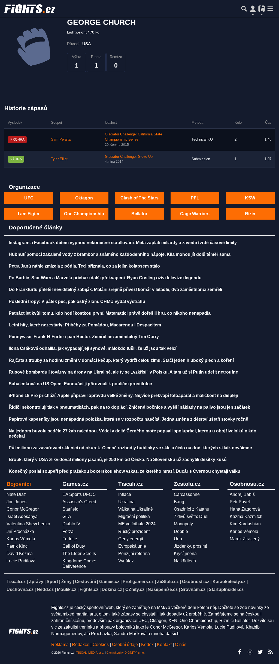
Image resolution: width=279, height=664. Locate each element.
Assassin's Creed (79, 501)
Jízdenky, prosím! (190, 546)
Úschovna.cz (20, 589)
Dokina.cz (112, 589)
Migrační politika (134, 516)
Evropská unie (132, 546)
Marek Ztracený (245, 538)
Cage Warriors (195, 213)
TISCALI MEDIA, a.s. (90, 652)
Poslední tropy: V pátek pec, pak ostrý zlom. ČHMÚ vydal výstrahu (77, 301)
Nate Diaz (16, 494)
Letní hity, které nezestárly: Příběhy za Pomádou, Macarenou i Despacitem (85, 325)
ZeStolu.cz (168, 581)
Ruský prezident (134, 531)
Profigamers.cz (138, 581)
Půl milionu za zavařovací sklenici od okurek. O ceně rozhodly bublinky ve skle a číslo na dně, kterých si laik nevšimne (130, 447)
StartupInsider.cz (226, 589)
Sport (52, 581)
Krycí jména (185, 553)
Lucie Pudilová (21, 561)
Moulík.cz (66, 589)
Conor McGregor (23, 509)
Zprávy (36, 581)
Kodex (148, 644)
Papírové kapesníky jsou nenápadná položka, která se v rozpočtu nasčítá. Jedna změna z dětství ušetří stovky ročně (128, 419)
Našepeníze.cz (163, 589)
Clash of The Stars (139, 198)
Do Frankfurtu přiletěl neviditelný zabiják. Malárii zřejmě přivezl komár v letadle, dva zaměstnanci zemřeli (115, 289)
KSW (250, 198)
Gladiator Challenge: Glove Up (129, 157)
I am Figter (29, 213)
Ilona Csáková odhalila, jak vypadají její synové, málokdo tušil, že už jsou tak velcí (92, 348)
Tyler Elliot (59, 159)
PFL (195, 198)
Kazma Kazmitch (246, 516)
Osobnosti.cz (195, 581)
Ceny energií (130, 538)
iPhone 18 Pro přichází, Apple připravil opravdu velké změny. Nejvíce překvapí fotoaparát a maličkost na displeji (123, 395)
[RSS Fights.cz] (270, 652)
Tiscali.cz (16, 581)
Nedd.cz (45, 589)
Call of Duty (73, 546)
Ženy (66, 581)
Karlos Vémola (21, 538)
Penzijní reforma (134, 553)
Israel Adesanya (22, 516)
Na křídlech (185, 561)
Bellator (139, 213)
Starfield (70, 509)
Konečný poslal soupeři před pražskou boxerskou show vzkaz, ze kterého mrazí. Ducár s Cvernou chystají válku (124, 471)
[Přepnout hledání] (244, 8)
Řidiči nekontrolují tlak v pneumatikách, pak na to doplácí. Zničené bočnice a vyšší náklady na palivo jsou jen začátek (129, 407)
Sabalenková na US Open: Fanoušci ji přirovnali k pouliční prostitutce (80, 383)
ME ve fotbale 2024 (137, 524)
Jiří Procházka (20, 531)
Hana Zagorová (245, 509)
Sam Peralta (61, 139)
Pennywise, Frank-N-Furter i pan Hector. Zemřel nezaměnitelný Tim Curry (84, 336)
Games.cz (109, 581)
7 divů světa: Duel (191, 516)
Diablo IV (71, 524)
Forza (68, 531)
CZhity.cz (134, 589)
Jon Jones (16, 501)
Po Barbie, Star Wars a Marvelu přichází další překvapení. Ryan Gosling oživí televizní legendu (105, 277)
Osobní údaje (125, 644)
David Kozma (20, 553)
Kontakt (165, 644)
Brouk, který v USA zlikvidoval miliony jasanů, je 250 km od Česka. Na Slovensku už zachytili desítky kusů (118, 459)
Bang (179, 501)
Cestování (85, 581)
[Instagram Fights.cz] (250, 652)
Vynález (126, 561)
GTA (66, 516)
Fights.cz (89, 589)
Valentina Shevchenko (28, 524)
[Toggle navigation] (270, 8)
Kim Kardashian (245, 524)
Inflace (124, 494)
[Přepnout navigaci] (252, 8)
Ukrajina (126, 501)
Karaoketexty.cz (229, 581)
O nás (180, 644)
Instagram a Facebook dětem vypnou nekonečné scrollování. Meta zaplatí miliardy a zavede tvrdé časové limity (123, 242)
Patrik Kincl (18, 546)
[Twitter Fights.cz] (260, 652)
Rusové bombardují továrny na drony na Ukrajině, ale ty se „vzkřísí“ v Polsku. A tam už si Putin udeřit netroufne (123, 372)
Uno (178, 538)
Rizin (250, 213)
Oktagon (84, 198)
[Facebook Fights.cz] (239, 652)
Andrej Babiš (242, 494)
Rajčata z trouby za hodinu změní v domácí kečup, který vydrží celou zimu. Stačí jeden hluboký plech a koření (121, 360)
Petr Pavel (240, 501)
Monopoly (183, 524)
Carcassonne (187, 494)
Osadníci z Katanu (191, 509)
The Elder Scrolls (79, 553)
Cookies (101, 644)
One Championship (84, 213)
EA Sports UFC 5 (79, 494)
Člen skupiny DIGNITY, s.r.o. (126, 652)
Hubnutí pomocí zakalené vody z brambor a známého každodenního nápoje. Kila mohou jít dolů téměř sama (120, 254)
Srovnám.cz (193, 589)
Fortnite (69, 538)
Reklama (60, 644)
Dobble (181, 531)
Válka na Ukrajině (135, 509)
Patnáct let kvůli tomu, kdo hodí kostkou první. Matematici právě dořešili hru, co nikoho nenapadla (110, 313)
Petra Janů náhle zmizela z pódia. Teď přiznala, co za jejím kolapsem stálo (84, 266)
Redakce (80, 644)
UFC (29, 198)
